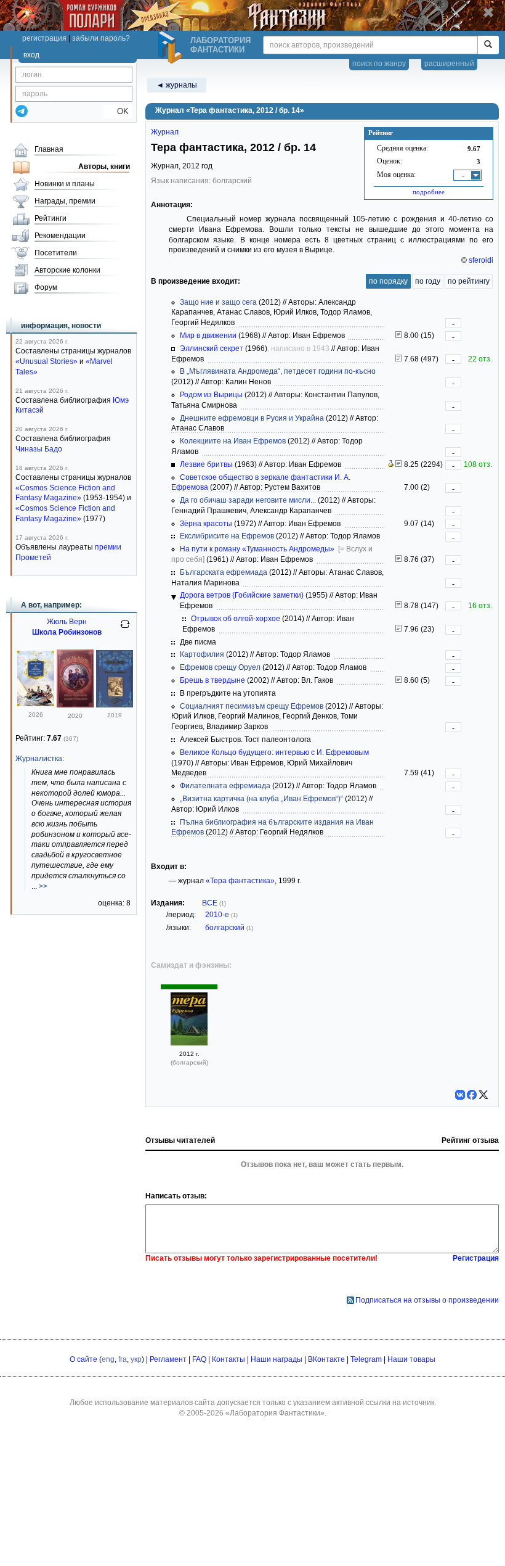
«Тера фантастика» (240, 880)
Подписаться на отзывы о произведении (427, 1300)
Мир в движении (208, 335)
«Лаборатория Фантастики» (275, 1413)
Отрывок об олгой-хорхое (235, 618)
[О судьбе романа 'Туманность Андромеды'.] (398, 680)
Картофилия (202, 654)
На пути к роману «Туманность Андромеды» (257, 549)
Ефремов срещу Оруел (220, 667)
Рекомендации (60, 235)
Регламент (168, 1359)
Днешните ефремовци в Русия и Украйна (252, 418)
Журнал (165, 132)
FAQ (199, 1359)
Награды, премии (64, 201)
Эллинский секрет (211, 348)
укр (136, 1359)
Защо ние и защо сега (218, 302)
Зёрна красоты (206, 523)
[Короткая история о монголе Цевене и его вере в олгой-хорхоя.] (398, 629)
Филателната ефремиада (225, 785)
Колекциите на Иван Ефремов (233, 441)
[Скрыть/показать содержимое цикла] (173, 597)
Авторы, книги (104, 166)
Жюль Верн (67, 621)
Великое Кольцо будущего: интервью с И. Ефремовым (274, 752)
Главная (48, 149)
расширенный (449, 63)
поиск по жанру (379, 63)
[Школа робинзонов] (114, 705)
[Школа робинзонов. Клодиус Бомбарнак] (75, 705)
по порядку (388, 281)
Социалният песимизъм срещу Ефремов (251, 706)
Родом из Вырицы (211, 394)
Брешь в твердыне (212, 680)
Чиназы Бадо (38, 449)
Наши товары (411, 1359)
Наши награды (276, 1359)
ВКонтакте (326, 1359)
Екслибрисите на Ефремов (227, 536)
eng (108, 1359)
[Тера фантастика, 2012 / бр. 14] (189, 1043)
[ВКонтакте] (460, 1095)
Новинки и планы (64, 183)
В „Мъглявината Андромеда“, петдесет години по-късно (278, 371)
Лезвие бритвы (206, 464)
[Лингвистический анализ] (391, 464)
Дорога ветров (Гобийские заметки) (242, 595)
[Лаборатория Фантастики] (171, 47)
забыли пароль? (101, 38)
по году (427, 281)
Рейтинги (50, 218)
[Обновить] (125, 629)
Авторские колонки (67, 270)
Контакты (228, 1359)
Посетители (55, 253)
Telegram (366, 1359)
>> (43, 886)
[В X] (483, 1095)
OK (118, 111)
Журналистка (38, 758)
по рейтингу (469, 281)
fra (122, 1359)
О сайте (83, 1359)
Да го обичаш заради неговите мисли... (248, 500)
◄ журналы (176, 85)
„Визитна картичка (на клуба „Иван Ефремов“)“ (261, 798)
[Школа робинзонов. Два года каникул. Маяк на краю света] (35, 703)
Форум (45, 287)
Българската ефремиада (223, 572)
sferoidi (481, 260)
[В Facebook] (472, 1095)
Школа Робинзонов (67, 632)
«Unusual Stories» (46, 361)
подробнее (429, 192)
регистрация (44, 38)
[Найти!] (488, 45)
